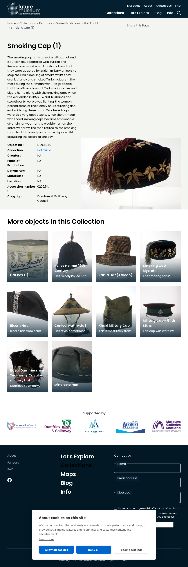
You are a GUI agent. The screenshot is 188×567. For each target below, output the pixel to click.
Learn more (46, 539)
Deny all (94, 550)
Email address (127, 478)
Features (45, 23)
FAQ (178, 6)
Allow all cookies (56, 550)
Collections (114, 12)
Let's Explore (77, 457)
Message (123, 492)
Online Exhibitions (67, 23)
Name (121, 464)
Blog (158, 12)
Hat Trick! (91, 23)
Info (170, 12)
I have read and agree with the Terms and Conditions (148, 508)
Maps (68, 474)
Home (11, 23)
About (148, 6)
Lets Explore (139, 12)
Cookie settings (131, 550)
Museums (133, 6)
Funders (13, 463)
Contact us (164, 6)
